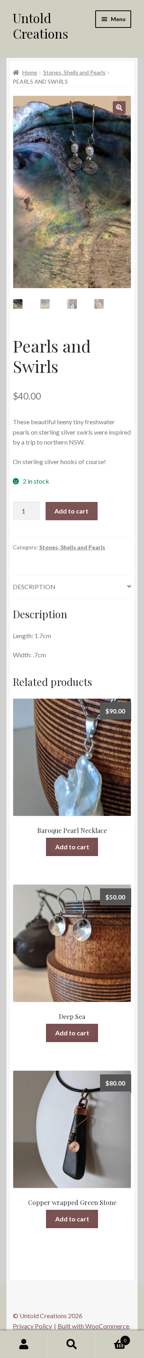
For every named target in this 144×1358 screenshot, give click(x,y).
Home (29, 72)
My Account (24, 1344)
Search (72, 1344)
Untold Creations (40, 25)
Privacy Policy (32, 1326)
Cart (111, 1337)
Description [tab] (34, 586)
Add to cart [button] (72, 846)
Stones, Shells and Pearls (74, 72)
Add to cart (71, 511)
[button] (119, 107)
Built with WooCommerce (93, 1326)
